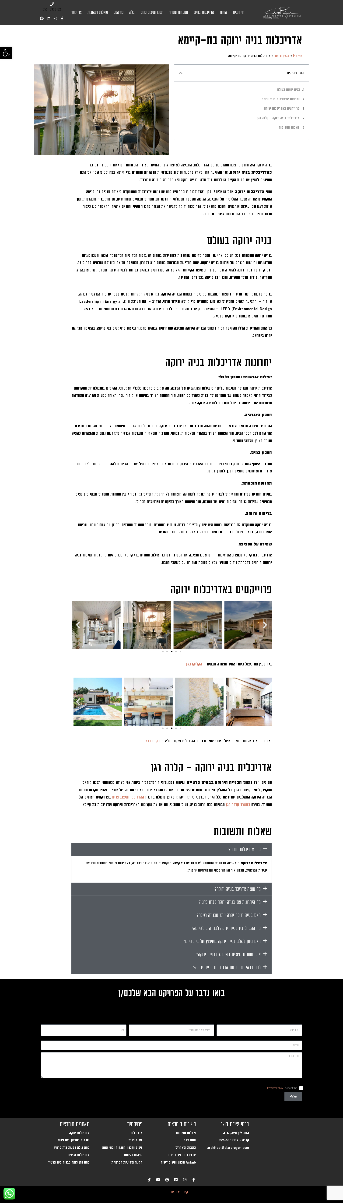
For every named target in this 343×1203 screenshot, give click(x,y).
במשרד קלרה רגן (238, 804)
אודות (223, 12)
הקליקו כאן (194, 664)
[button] (6, 53)
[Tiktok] (149, 1180)
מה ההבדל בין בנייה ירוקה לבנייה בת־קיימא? (226, 928)
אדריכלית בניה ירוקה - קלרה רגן (278, 118)
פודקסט (118, 12)
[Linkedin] (48, 18)
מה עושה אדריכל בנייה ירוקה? (237, 889)
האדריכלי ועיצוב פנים (128, 797)
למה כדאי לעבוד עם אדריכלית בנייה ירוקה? (227, 968)
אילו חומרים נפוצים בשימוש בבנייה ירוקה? (228, 954)
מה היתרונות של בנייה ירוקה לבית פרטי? (229, 902)
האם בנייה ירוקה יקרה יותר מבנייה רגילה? (228, 915)
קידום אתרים (179, 1192)
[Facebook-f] (62, 18)
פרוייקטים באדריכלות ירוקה (282, 108)
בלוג (132, 12)
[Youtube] (158, 1180)
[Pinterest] (42, 18)
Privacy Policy (275, 1088)
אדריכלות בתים (204, 12)
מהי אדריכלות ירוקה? (244, 849)
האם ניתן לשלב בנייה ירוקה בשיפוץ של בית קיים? (222, 941)
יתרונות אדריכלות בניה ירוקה (281, 99)
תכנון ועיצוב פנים (151, 12)
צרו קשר (76, 12)
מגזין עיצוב (281, 55)
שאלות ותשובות (98, 12)
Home (297, 55)
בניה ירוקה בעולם (288, 89)
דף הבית (239, 12)
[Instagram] (55, 18)
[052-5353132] (52, 4)
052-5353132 (52, 9)
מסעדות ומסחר (178, 12)
